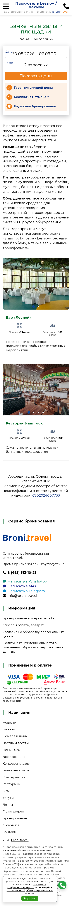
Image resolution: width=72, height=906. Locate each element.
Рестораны (11, 784)
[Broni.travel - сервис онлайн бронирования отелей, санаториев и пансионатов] (27, 537)
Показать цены (36, 75)
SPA (6, 791)
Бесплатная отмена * (31, 97)
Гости (9, 63)
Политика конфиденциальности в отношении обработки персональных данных (33, 647)
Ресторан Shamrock (24, 423)
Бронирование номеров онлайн (29, 618)
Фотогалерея (13, 811)
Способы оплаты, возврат (23, 625)
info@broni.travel (22, 596)
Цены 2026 (11, 750)
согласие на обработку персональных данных (30, 892)
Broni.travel (20, 840)
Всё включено (14, 757)
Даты (9, 51)
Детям (8, 805)
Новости (9, 722)
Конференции (43, 39)
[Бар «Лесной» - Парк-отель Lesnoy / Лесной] (36, 284)
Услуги (8, 798)
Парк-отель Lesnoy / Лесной (36, 5)
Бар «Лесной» (19, 318)
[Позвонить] (66, 6)
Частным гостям (16, 743)
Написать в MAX (22, 586)
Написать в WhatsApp (27, 581)
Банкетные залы (16, 770)
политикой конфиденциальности (26, 886)
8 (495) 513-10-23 (22, 573)
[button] (33, 306)
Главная (23, 39)
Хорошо (29, 898)
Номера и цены (15, 736)
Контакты (10, 832)
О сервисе (11, 825)
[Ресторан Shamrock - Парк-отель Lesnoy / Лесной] (36, 389)
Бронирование (15, 818)
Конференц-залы (16, 763)
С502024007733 (46, 495)
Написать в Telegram (26, 591)
